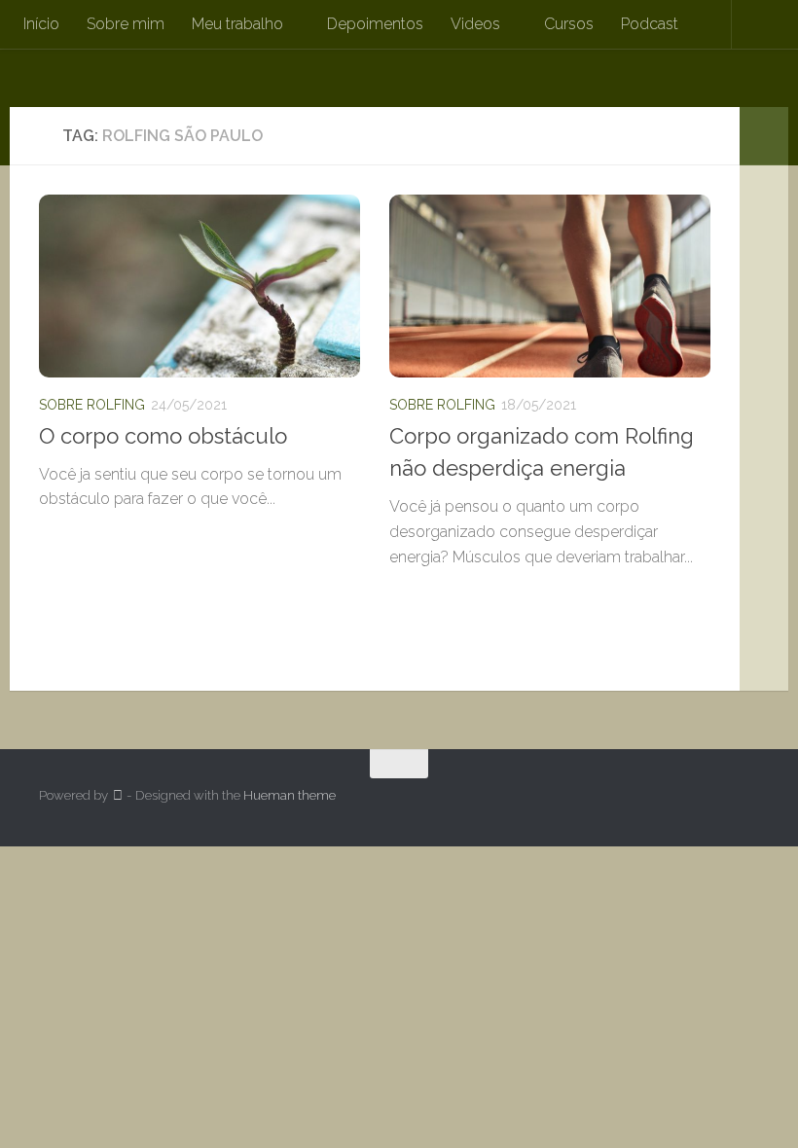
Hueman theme (289, 795)
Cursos (569, 24)
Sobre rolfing (92, 405)
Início (41, 24)
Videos (475, 24)
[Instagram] (710, 801)
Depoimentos (375, 24)
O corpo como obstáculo (163, 435)
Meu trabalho (237, 24)
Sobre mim (125, 24)
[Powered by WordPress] (117, 795)
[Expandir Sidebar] (764, 136)
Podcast (649, 24)
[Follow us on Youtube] (745, 801)
